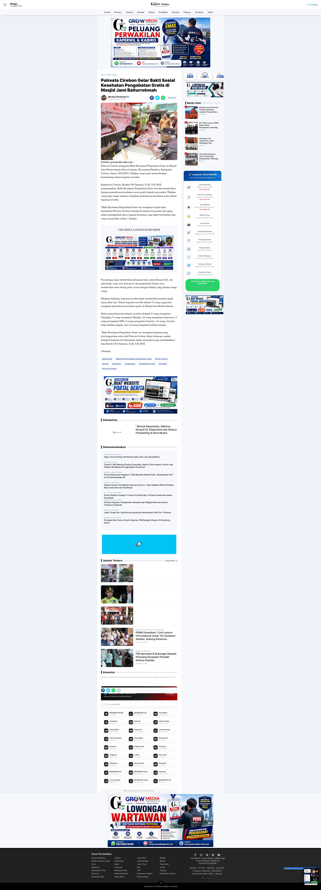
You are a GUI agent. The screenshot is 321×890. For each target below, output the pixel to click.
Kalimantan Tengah (168, 873)
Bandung (95, 873)
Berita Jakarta (144, 651)
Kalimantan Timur (99, 870)
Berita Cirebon (161, 359)
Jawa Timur (142, 864)
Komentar (172, 98)
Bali (138, 867)
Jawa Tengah (142, 861)
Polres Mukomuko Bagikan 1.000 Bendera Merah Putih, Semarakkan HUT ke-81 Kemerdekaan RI (138, 476)
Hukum (151, 12)
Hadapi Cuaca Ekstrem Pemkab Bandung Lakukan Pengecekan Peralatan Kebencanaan (209, 109)
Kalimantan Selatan (145, 873)
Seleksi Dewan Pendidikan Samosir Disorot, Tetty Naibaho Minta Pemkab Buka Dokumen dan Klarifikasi (139, 486)
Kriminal (140, 12)
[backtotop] (160, 883)
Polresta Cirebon (109, 369)
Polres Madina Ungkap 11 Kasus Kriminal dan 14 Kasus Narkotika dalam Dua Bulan (138, 496)
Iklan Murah (216, 871)
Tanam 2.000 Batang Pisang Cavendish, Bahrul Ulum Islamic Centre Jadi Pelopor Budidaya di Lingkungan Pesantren (138, 465)
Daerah (107, 12)
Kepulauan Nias (120, 870)
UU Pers (201, 868)
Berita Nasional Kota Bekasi (150, 630)
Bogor (116, 864)
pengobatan (130, 364)
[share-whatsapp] (163, 98)
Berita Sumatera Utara (101, 861)
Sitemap (218, 874)
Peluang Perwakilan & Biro (202, 874)
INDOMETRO (196, 858)
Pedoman (211, 868)
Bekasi (162, 861)
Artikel (210, 12)
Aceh (94, 864)
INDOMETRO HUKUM (207, 863)
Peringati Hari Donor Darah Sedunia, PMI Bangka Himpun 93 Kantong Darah (137, 521)
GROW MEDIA (207, 858)
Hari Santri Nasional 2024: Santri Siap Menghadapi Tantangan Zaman (209, 156)
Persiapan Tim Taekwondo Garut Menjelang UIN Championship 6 (206, 140)
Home (103, 75)
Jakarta (117, 858)
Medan (163, 858)
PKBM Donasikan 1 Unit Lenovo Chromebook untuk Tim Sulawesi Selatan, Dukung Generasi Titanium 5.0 (155, 636)
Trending (313, 5)
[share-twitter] (157, 98)
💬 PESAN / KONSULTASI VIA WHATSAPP (202, 285)
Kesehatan (199, 12)
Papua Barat (119, 877)
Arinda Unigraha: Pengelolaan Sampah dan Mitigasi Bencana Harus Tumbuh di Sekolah (136, 503)
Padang (163, 870)
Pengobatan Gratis (147, 364)
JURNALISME (219, 858)
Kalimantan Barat (121, 873)
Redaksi (193, 868)
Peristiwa (118, 12)
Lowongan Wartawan (201, 871)
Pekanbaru (164, 864)
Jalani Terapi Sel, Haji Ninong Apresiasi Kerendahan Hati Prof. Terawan (137, 512)
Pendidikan (163, 12)
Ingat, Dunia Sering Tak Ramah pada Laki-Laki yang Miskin (132, 457)
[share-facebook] (152, 98)
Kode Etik (220, 868)
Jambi (162, 867)
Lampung (118, 867)
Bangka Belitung (98, 858)
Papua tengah (143, 877)
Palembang (119, 861)
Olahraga (187, 12)
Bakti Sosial (107, 359)
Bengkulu (95, 867)
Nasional (129, 12)
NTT (139, 870)
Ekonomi (175, 12)
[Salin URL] (119, 690)
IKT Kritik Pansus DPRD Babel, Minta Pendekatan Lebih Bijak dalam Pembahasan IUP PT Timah (209, 125)
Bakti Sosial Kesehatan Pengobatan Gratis (134, 359)
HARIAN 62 (215, 861)
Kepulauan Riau (98, 877)
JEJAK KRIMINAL (203, 861)
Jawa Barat (141, 858)
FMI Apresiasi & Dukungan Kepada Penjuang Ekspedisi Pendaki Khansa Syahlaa (156, 657)
